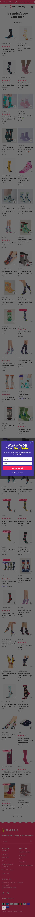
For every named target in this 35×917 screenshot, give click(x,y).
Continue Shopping (17, 472)
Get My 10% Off (17, 468)
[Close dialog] (32, 442)
